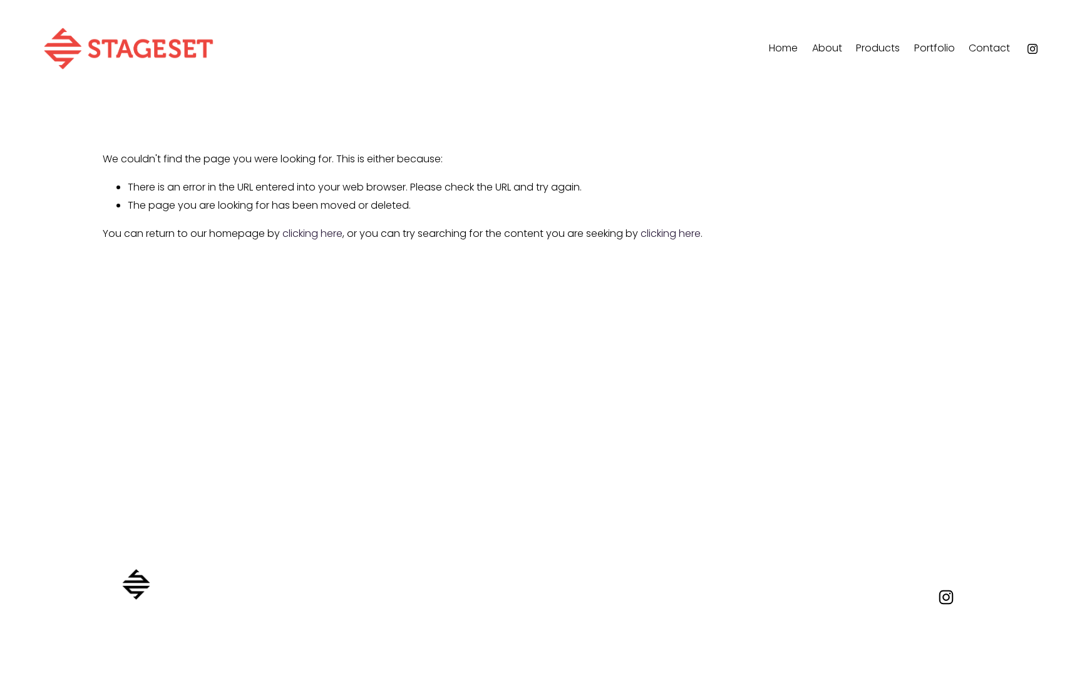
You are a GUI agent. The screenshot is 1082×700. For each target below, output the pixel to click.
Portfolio (934, 48)
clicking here (312, 233)
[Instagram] (1032, 49)
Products (878, 48)
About (827, 48)
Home (783, 48)
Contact (989, 48)
